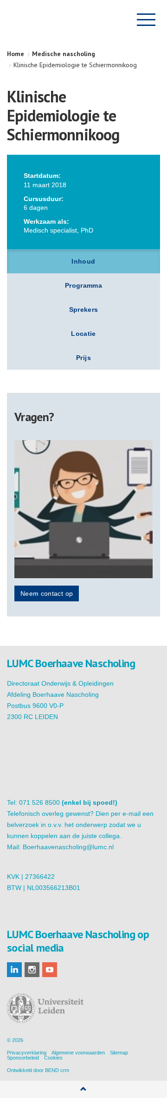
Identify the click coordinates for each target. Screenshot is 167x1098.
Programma (83, 285)
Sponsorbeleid (23, 1057)
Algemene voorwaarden (78, 1052)
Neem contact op (46, 593)
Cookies (53, 1057)
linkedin (14, 969)
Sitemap (119, 1052)
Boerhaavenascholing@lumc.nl (68, 847)
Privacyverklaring (26, 1052)
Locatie (83, 333)
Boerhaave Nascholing (53, 19)
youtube (49, 969)
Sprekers (83, 309)
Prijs (83, 357)
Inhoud (83, 261)
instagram (32, 969)
